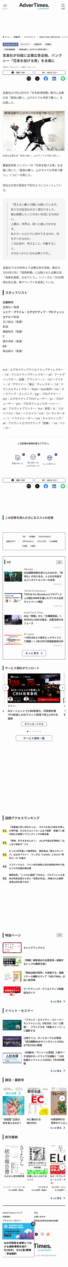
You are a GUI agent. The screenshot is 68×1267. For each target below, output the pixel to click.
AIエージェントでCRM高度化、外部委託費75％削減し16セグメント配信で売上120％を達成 (33, 714)
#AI (24, 536)
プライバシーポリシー (12, 1220)
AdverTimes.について (13, 1212)
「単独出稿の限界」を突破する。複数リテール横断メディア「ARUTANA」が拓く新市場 (44, 976)
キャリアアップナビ (34, 947)
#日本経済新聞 (9, 49)
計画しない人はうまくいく (37, 1177)
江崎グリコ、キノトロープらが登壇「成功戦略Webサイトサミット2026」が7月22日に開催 (44, 1041)
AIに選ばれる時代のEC (34, 1121)
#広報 (25, 546)
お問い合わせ (39, 1216)
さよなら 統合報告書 (14, 1176)
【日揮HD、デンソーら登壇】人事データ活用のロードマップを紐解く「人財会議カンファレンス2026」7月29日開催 (44, 1058)
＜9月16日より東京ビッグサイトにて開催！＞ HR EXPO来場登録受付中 (43, 639)
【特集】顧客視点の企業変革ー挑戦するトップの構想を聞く (43, 961)
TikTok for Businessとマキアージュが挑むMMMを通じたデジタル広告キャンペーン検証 (43, 597)
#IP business (28, 541)
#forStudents (45, 536)
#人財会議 (53, 541)
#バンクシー (25, 44)
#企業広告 (37, 44)
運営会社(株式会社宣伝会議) (46, 1220)
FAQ (36, 1212)
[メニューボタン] (5, 6)
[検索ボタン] (63, 6)
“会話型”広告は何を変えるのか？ (12, 1121)
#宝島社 (48, 44)
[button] (28, 78)
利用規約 (6, 1216)
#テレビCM (41, 541)
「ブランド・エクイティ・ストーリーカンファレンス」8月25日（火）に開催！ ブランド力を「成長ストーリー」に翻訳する (44, 1025)
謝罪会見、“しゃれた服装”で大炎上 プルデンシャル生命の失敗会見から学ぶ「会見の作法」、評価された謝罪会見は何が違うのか (37, 878)
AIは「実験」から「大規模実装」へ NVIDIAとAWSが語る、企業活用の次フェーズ (43, 619)
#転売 (33, 546)
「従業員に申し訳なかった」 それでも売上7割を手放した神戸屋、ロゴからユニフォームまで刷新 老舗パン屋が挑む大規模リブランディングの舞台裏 (37, 830)
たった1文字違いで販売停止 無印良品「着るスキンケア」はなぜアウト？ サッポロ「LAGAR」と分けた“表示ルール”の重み (36, 854)
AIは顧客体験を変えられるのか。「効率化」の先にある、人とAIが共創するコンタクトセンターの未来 (43, 576)
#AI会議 (32, 536)
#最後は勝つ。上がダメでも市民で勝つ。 (33, 49)
